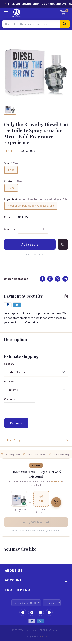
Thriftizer (42, 636)
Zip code (9, 399)
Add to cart (29, 244)
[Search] (65, 24)
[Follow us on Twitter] (31, 612)
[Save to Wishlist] (63, 244)
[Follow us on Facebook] (22, 612)
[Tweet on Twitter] (57, 279)
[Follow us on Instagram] (40, 612)
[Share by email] (65, 279)
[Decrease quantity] (22, 229)
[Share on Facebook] (42, 279)
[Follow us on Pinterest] (49, 612)
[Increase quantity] (43, 229)
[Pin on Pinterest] (50, 279)
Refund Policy (12, 440)
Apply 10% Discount (36, 522)
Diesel (8, 150)
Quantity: (10, 229)
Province (9, 381)
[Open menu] (6, 12)
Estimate (16, 423)
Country (9, 363)
